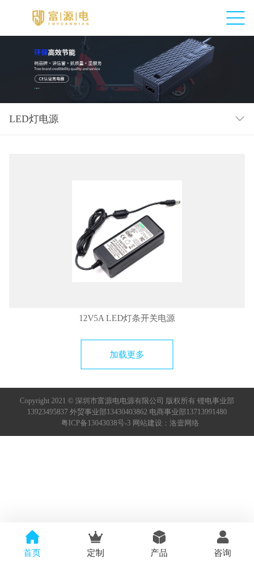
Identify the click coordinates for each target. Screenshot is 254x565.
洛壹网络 (184, 423)
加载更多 (127, 354)
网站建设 (147, 423)
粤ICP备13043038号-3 (96, 423)
